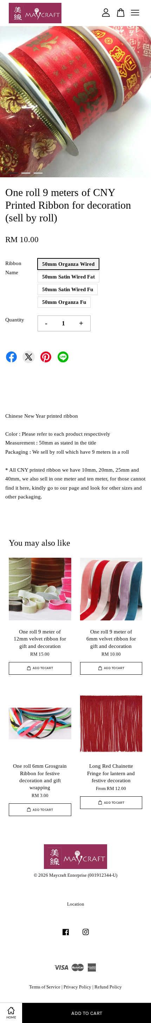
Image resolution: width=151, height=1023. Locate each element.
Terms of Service (44, 987)
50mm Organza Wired (68, 264)
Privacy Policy (77, 987)
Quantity (14, 320)
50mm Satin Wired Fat (68, 277)
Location (75, 904)
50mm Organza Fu (64, 302)
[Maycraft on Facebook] (66, 935)
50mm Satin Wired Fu (67, 289)
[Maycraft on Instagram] (86, 935)
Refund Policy (108, 987)
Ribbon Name (13, 268)
